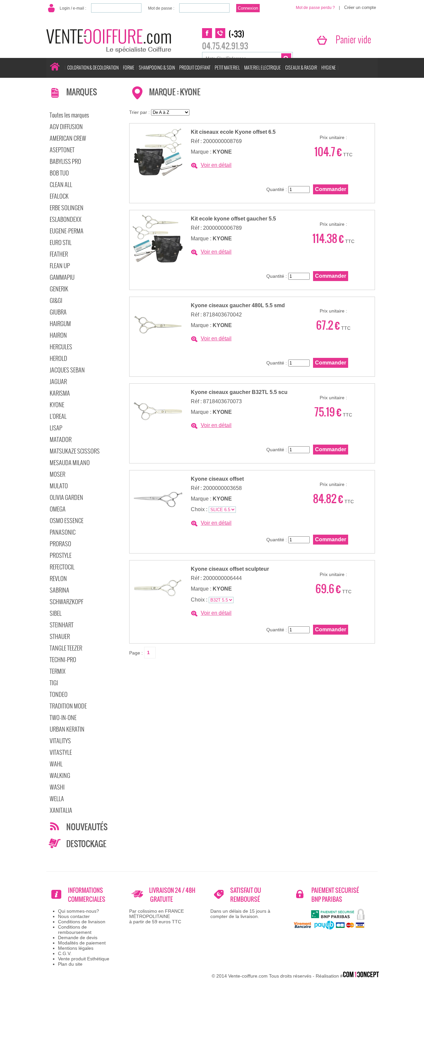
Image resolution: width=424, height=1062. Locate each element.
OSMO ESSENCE (66, 520)
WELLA (57, 799)
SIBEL (56, 613)
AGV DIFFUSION (66, 126)
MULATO (59, 486)
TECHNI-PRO (63, 659)
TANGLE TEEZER (66, 648)
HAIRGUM (60, 323)
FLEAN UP (60, 266)
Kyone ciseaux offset (217, 479)
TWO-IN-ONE (63, 717)
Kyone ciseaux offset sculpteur (230, 569)
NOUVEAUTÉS (87, 827)
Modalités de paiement (82, 942)
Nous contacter (74, 916)
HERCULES (61, 347)
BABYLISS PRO (65, 161)
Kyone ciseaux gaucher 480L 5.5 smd (238, 305)
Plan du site (70, 964)
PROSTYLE (61, 555)
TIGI (54, 683)
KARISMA (60, 393)
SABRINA (59, 590)
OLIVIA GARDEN (66, 497)
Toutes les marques (69, 115)
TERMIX (58, 671)
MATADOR (61, 439)
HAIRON (58, 335)
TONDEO (59, 694)
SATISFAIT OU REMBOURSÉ (245, 895)
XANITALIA (61, 810)
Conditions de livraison (81, 921)
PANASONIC (63, 532)
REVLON (58, 578)
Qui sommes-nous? (78, 911)
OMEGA (58, 509)
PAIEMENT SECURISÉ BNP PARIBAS (335, 895)
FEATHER (59, 254)
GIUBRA (58, 312)
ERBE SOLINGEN (66, 208)
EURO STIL (61, 242)
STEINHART (62, 625)
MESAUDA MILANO (70, 463)
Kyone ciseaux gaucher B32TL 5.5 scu (239, 392)
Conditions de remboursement (74, 929)
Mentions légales (75, 948)
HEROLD (58, 358)
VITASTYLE (61, 752)
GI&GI (56, 300)
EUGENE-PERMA (66, 231)
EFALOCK (59, 196)
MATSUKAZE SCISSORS (75, 451)
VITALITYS (60, 741)
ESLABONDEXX (65, 219)
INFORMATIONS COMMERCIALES (86, 895)
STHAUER (60, 636)
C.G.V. (65, 953)
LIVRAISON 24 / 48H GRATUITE (172, 895)
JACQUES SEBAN (67, 370)
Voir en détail (216, 165)
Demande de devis (77, 937)
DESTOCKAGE (86, 844)
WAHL (56, 764)
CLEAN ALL (61, 184)
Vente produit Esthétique (83, 958)
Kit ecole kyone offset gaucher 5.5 (233, 218)
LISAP (56, 428)
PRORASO (60, 544)
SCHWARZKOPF (66, 602)
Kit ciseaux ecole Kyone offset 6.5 (233, 132)
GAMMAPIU (62, 277)
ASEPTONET (62, 150)
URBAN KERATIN (67, 729)
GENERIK (59, 289)
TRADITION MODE (68, 706)
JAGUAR (58, 381)
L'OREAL (58, 416)
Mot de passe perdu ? (315, 7)
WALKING (60, 775)
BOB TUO (59, 173)
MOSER (57, 474)
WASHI (57, 787)
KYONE (57, 405)
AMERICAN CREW (68, 138)
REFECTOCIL (62, 567)
